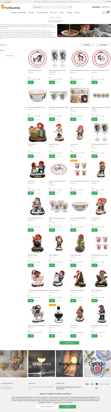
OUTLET (61, 12)
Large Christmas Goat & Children (36, 325)
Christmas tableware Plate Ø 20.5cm (80, 70)
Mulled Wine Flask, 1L (55, 325)
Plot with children (32, 255)
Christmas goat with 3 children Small (37, 290)
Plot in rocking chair (96, 290)
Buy (31, 82)
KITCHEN (31, 12)
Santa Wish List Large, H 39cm (99, 325)
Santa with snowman (54, 290)
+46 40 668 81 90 (7, 1)
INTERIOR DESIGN (42, 12)
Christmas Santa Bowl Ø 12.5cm (36, 107)
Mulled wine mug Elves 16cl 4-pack (79, 181)
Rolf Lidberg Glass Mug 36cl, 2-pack (58, 107)
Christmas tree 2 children (77, 290)
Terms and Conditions (6, 388)
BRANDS (69, 12)
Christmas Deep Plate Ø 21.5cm (100, 70)
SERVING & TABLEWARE (18, 12)
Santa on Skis (73, 325)
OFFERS (77, 12)
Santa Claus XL (74, 144)
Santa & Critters (95, 181)
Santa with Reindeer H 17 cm (36, 218)
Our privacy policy (56, 402)
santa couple (31, 181)
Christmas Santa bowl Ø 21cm (78, 218)
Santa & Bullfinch (53, 255)
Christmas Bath (32, 144)
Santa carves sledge (75, 255)
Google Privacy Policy (67, 402)
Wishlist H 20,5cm (54, 144)
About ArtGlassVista (6, 387)
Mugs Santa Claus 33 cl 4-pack (99, 255)
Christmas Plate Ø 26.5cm (35, 70)
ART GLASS (53, 12)
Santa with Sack (95, 218)
